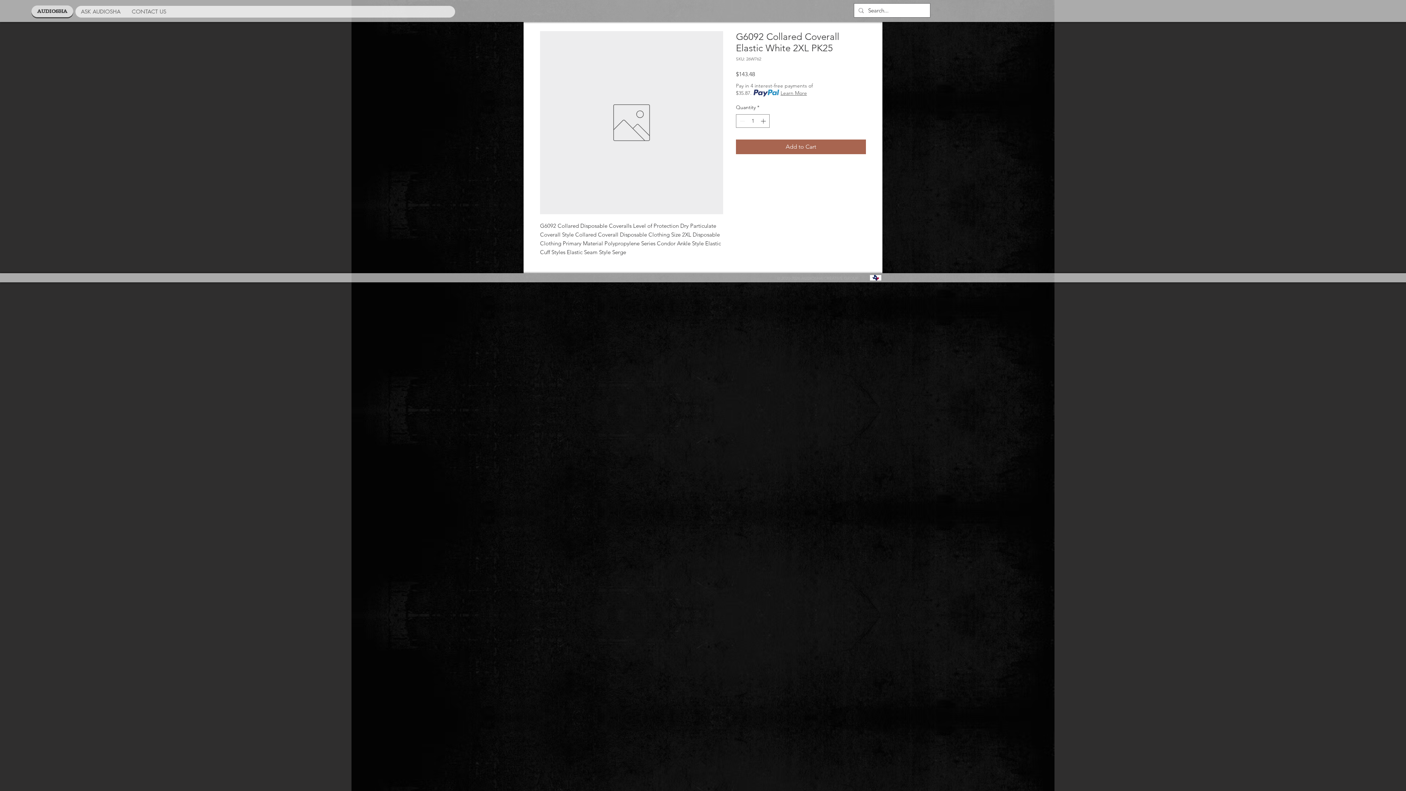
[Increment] (764, 121)
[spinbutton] (752, 121)
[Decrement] (741, 121)
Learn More (794, 93)
